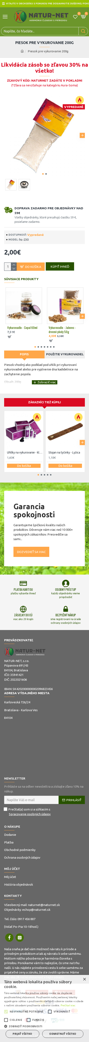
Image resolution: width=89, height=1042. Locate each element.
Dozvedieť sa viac (31, 552)
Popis (24, 354)
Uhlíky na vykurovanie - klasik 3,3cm (24, 452)
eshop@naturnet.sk (36, 909)
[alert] (44, 1008)
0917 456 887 (26, 919)
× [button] (84, 979)
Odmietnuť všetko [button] (62, 1034)
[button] (6, 135)
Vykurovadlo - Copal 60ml (22, 328)
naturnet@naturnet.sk (44, 905)
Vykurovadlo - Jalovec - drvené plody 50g (62, 330)
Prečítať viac (68, 1005)
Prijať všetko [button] (22, 1034)
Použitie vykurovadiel (65, 354)
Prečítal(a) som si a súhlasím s (29, 812)
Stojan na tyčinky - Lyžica (64, 452)
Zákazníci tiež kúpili (44, 402)
